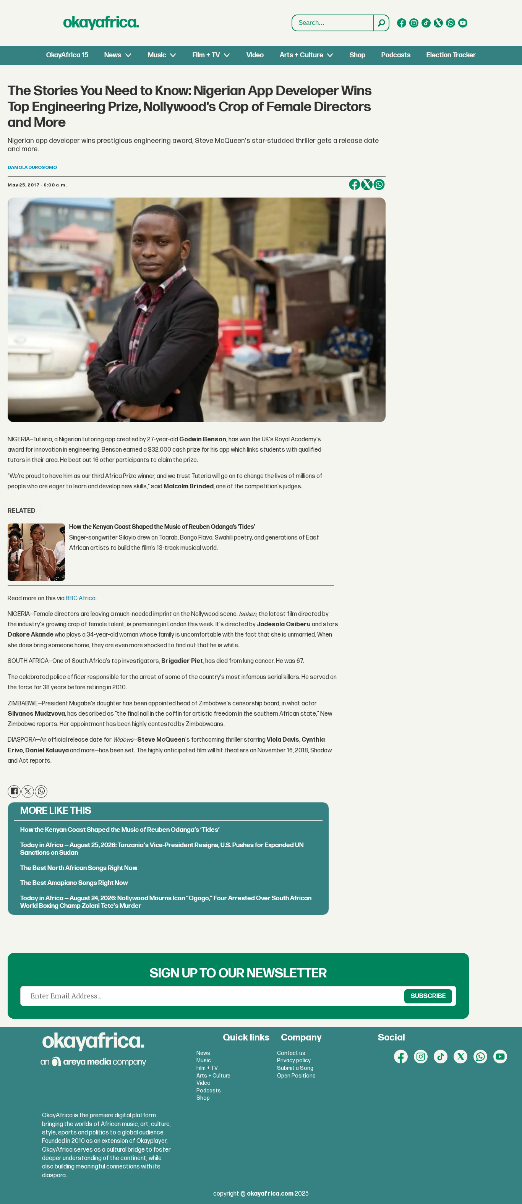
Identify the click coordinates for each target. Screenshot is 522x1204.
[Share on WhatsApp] (379, 184)
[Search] (381, 23)
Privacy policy (294, 1060)
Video (255, 55)
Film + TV (206, 55)
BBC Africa (80, 598)
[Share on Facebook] (354, 184)
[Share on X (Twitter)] (367, 184)
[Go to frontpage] (101, 23)
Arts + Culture (301, 55)
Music (157, 55)
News (112, 55)
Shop (357, 55)
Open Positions (296, 1076)
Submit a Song (295, 1068)
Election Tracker (451, 55)
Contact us (291, 1053)
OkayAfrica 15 (67, 55)
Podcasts (395, 55)
